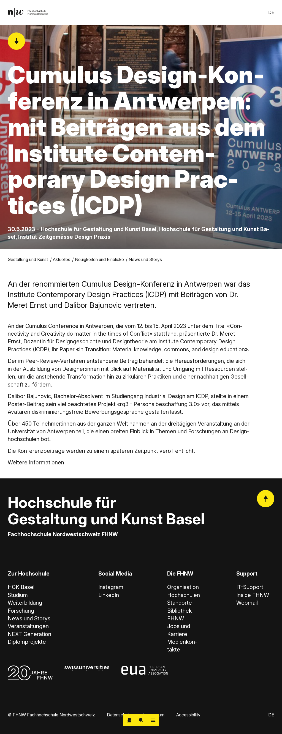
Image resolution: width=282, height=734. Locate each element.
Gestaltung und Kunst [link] (28, 259)
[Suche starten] (141, 720)
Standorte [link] (179, 602)
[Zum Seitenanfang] (265, 498)
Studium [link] (18, 595)
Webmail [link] (247, 602)
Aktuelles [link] (61, 259)
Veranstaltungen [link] (28, 626)
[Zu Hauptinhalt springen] (16, 41)
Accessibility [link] (188, 714)
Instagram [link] (110, 587)
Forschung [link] (21, 610)
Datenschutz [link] (119, 714)
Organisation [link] (183, 587)
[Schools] (129, 720)
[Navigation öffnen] (153, 720)
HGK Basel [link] (21, 587)
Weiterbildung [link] (25, 602)
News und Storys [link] (145, 259)
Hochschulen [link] (183, 595)
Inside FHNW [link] (252, 595)
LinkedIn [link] (108, 595)
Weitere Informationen (36, 462)
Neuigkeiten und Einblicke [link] (99, 259)
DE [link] (271, 12)
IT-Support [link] (249, 587)
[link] (28, 12)
